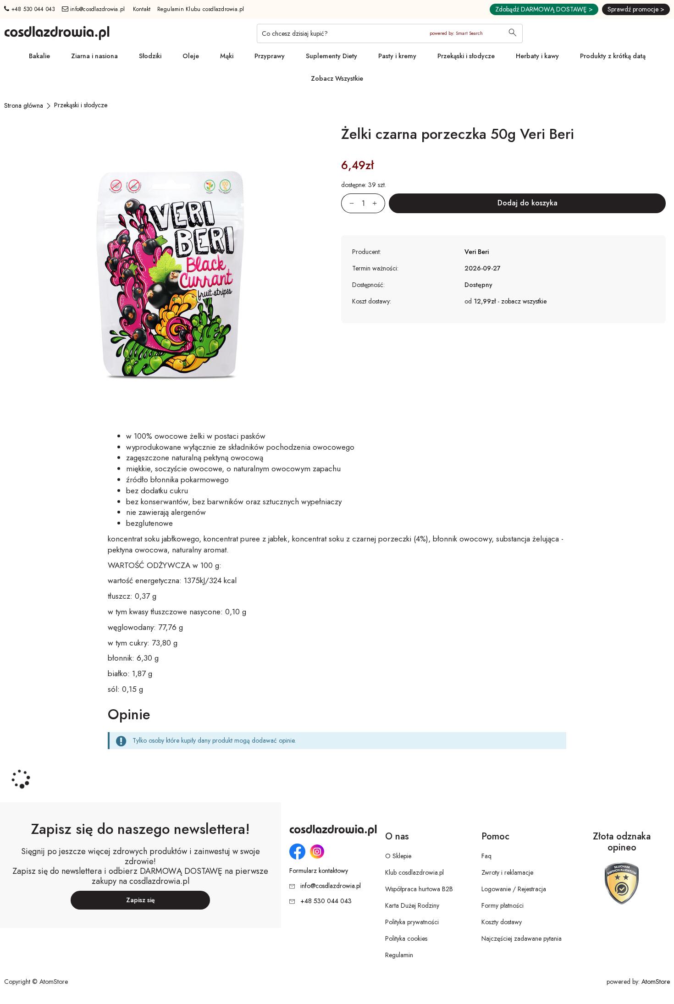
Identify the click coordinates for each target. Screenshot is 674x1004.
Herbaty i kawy (537, 56)
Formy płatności (502, 905)
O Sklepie (398, 856)
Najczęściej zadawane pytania (521, 938)
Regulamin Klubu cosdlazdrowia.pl (200, 9)
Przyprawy (269, 56)
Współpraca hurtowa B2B (419, 889)
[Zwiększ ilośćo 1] (378, 203)
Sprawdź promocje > (636, 9)
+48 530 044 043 (32, 9)
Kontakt (142, 9)
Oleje (190, 56)
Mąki (226, 56)
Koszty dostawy (501, 922)
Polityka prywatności (412, 922)
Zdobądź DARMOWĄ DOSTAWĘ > (544, 9)
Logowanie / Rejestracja (513, 889)
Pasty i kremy (397, 56)
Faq (486, 856)
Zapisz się (140, 900)
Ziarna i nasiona (94, 56)
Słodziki (150, 56)
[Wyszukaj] (512, 33)
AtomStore (655, 981)
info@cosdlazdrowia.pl (96, 9)
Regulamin (399, 955)
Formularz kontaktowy (318, 871)
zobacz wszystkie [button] (524, 301)
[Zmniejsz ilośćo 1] (347, 203)
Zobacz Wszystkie (337, 78)
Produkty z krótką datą (613, 56)
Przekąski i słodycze (466, 56)
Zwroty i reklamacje (507, 872)
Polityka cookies (406, 938)
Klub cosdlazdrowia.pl (414, 872)
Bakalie (39, 56)
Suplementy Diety (331, 56)
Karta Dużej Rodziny (412, 905)
